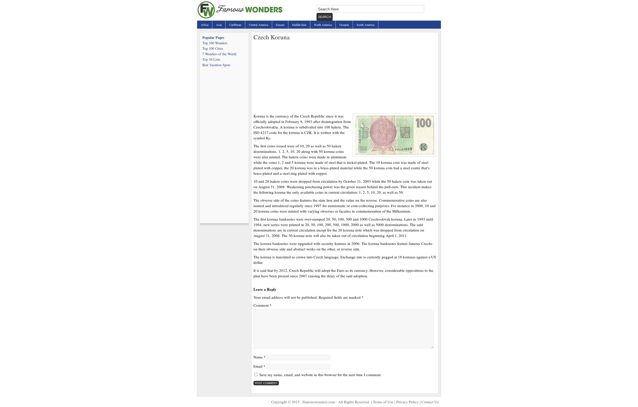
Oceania (344, 25)
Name (259, 356)
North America (323, 25)
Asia (219, 25)
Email (259, 366)
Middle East (299, 25)
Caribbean (235, 25)
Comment (262, 305)
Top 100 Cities (212, 48)
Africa (204, 25)
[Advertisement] (344, 76)
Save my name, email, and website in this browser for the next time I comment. (320, 374)
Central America (258, 25)
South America (365, 25)
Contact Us (430, 401)
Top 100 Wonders (214, 43)
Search (324, 17)
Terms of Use (383, 401)
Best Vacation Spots (216, 64)
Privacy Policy (407, 401)
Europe (280, 25)
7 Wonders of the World (219, 54)
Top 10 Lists (211, 59)
